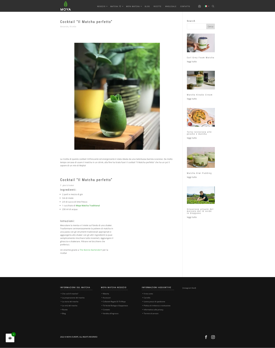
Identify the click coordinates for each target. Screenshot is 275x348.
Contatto (185, 6)
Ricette (157, 6)
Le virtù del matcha (69, 305)
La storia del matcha (70, 301)
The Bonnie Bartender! (90, 250)
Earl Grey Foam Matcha (200, 57)
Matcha (106, 293)
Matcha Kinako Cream (200, 95)
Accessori (107, 297)
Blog (147, 6)
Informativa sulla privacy (153, 309)
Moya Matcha (133, 6)
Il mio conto (148, 293)
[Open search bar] (213, 6)
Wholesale (170, 6)
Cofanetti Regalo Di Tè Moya (114, 301)
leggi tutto (192, 61)
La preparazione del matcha (73, 297)
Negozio (101, 6)
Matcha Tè (115, 6)
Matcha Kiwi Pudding (199, 173)
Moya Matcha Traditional (88, 205)
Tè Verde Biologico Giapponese (115, 305)
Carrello (147, 297)
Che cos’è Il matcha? (70, 293)
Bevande (64, 26)
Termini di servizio (151, 313)
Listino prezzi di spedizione (154, 301)
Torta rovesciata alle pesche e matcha (199, 133)
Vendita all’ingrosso (110, 313)
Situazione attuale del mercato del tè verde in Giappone (200, 211)
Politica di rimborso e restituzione (157, 305)
